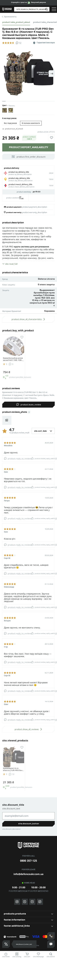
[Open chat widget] (51, 944)
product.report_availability (28, 147)
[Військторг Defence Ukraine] (28, 845)
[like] (51, 138)
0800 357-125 (28, 860)
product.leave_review (31, 404)
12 (13, 774)
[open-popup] (6, 944)
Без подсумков (10, 123)
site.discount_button (28, 824)
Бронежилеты (10, 16)
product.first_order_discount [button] (31, 156)
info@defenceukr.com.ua (28, 874)
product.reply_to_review (19, 458)
